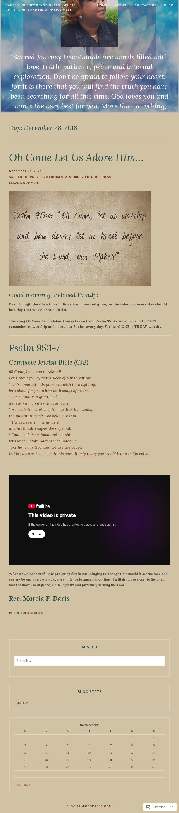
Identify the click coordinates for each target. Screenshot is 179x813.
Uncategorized (33, 613)
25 (46, 767)
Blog (168, 5)
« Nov (18, 785)
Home (102, 5)
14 (110, 752)
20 (89, 760)
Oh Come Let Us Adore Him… (76, 157)
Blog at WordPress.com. (89, 806)
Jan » (27, 785)
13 (89, 752)
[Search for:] (89, 661)
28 (110, 767)
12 (67, 752)
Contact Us (145, 5)
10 (25, 752)
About (121, 5)
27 (89, 767)
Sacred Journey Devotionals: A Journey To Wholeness (60, 177)
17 (25, 760)
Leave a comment (24, 183)
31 (25, 774)
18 (46, 760)
